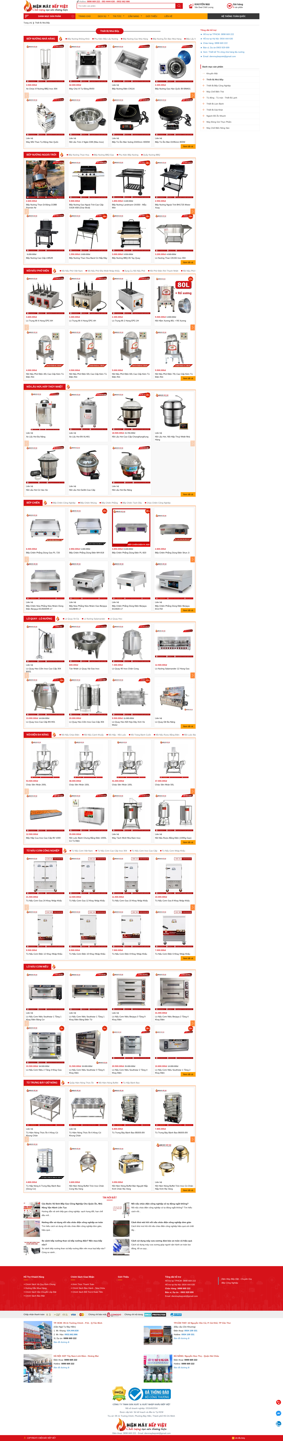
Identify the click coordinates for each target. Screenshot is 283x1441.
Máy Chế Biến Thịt (215, 91)
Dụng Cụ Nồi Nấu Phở (134, 271)
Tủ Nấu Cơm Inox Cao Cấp (144, 851)
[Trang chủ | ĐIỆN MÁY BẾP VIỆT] (47, 6)
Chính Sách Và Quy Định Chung (40, 1284)
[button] (26, 95)
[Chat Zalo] (278, 1425)
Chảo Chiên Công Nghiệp (159, 503)
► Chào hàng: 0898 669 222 (214, 43)
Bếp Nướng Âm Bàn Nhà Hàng (167, 39)
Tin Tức (117, 16)
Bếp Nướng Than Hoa (79, 155)
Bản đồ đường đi (61, 1342)
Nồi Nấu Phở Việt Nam (72, 271)
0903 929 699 (222, 47)
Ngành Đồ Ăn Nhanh (216, 116)
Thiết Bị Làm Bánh (215, 104)
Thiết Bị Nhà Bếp (215, 79)
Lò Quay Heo (116, 619)
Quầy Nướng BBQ (151, 155)
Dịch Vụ (102, 16)
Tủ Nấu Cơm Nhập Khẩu (173, 851)
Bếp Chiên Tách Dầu (132, 503)
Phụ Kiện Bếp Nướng (128, 155)
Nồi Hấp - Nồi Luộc (117, 735)
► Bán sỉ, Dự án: (208, 47)
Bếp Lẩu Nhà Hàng (195, 39)
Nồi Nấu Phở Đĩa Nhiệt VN (195, 271)
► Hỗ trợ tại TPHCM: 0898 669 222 (217, 34)
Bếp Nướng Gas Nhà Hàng (135, 39)
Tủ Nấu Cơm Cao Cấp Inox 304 (112, 851)
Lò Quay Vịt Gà (72, 619)
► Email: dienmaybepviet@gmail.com (218, 56)
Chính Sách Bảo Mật (35, 1296)
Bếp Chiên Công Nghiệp (64, 503)
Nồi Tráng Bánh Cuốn (141, 735)
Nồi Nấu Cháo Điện (70, 735)
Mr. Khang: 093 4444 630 (256, 1417)
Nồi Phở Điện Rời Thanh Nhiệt (164, 271)
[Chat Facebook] (278, 1415)
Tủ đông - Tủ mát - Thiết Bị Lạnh (222, 98)
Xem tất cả (188, 146)
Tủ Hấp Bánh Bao (131, 1083)
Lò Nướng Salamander (94, 619)
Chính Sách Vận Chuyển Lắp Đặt (40, 1292)
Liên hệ (168, 16)
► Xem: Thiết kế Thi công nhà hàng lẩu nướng (222, 52)
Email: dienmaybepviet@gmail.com (181, 1296)
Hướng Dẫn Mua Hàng (36, 1288)
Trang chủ (84, 16)
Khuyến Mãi (212, 73)
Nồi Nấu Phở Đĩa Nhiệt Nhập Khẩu (103, 271)
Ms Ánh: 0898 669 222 (256, 1411)
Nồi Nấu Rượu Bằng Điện (167, 735)
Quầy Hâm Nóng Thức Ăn (82, 1083)
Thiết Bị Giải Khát (215, 110)
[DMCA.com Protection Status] (119, 1394)
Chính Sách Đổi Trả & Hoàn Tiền (88, 1292)
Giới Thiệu (151, 16)
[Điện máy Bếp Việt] (141, 1424)
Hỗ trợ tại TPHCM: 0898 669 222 (180, 1281)
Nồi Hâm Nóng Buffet (108, 1083)
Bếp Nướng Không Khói (78, 39)
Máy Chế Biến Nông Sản (218, 128)
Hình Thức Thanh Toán (83, 1284)
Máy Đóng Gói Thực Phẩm (219, 122)
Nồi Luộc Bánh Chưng (194, 735)
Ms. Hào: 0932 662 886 (256, 1423)
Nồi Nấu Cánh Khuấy (94, 735)
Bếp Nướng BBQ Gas (104, 155)
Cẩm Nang (133, 16)
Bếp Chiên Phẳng (109, 503)
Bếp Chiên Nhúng (88, 503)
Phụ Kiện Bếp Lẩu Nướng (106, 39)
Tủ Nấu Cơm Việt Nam (82, 851)
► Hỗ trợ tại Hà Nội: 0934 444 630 (216, 38)
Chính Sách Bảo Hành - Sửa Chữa (89, 1288)
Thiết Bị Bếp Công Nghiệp (219, 85)
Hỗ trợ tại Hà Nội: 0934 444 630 (180, 1284)
